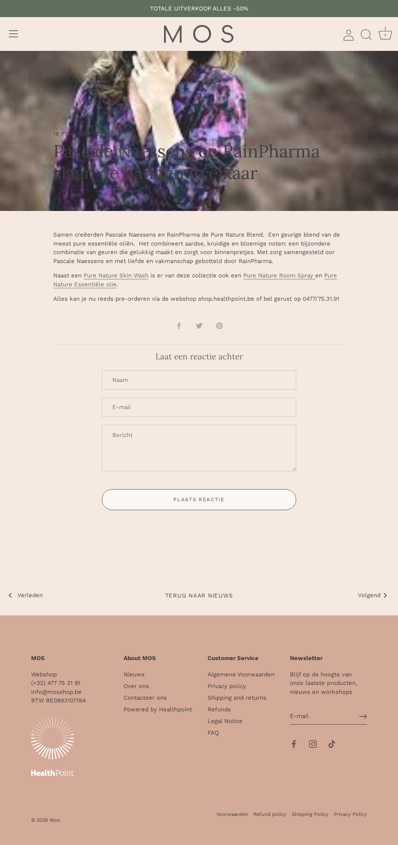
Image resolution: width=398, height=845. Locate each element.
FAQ (213, 732)
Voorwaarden (232, 814)
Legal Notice (225, 721)
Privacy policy (227, 686)
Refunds (219, 709)
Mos (55, 820)
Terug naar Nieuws (199, 595)
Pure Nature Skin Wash (116, 275)
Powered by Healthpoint (158, 709)
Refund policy (269, 814)
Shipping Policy (310, 814)
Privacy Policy (350, 814)
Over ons (136, 686)
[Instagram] (313, 743)
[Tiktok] (332, 743)
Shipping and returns (237, 697)
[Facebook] (294, 743)
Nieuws (134, 674)
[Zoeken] (366, 35)
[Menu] (13, 33)
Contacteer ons (145, 697)
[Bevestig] (363, 716)
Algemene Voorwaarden (241, 674)
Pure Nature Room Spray (279, 275)
